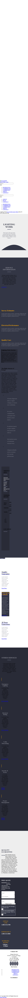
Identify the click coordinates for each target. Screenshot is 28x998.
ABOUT (15, 973)
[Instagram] (17, 964)
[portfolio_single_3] (14, 300)
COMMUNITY (15, 972)
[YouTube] (15, 964)
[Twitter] (11, 964)
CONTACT (15, 974)
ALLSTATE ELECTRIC (12, 212)
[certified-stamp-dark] (5, 844)
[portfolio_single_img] (9, 466)
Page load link (3, 997)
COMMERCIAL (15, 971)
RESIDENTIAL (15, 969)
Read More (4, 588)
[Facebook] (13, 964)
